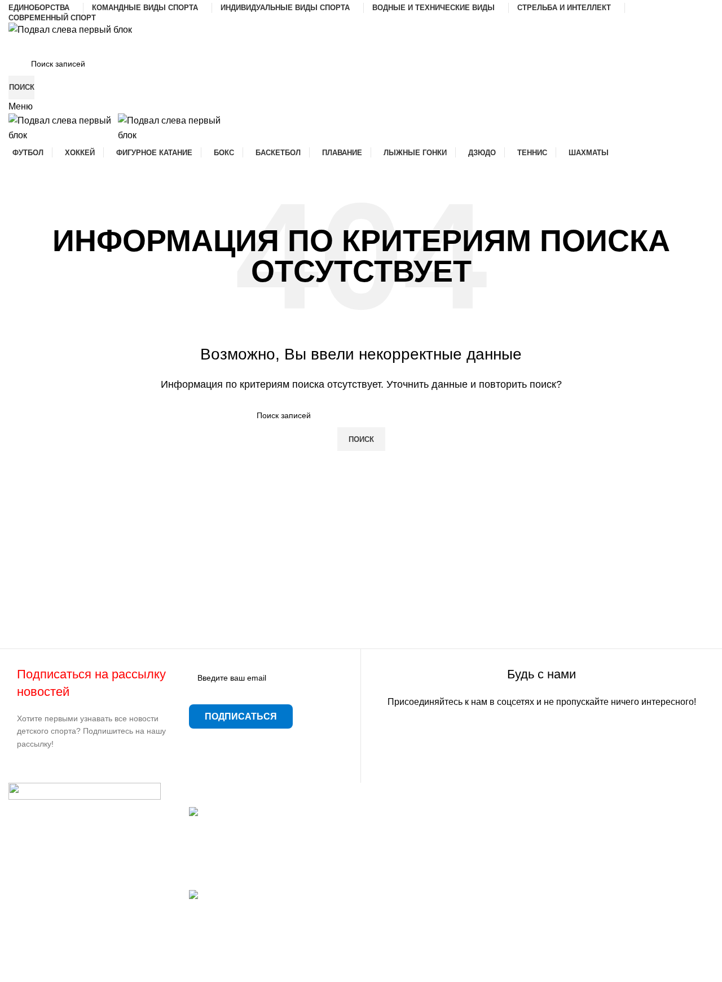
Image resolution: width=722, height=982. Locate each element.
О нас (381, 876)
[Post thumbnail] (271, 818)
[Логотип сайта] (70, 29)
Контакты (388, 855)
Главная (386, 813)
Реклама (387, 897)
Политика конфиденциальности (435, 918)
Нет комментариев (275, 874)
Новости (387, 834)
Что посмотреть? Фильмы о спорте (261, 908)
